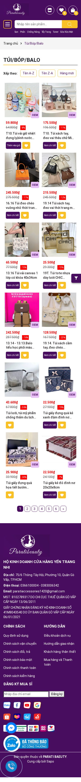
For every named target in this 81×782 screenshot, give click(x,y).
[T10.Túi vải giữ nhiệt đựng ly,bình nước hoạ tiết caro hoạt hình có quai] (22, 100)
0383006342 (50, 585)
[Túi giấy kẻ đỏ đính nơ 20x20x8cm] (59, 449)
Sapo (50, 761)
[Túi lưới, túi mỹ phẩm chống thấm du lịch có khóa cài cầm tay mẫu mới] (22, 379)
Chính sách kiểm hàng (19, 676)
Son (16, 32)
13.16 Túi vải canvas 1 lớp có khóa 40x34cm (22, 275)
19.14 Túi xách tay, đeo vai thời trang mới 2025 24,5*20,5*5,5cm (59, 205)
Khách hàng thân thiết (60, 651)
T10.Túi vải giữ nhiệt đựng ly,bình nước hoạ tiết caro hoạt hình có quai (20, 136)
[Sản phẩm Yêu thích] (61, 10)
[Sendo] (37, 716)
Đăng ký (57, 694)
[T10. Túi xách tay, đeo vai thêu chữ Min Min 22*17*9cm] (59, 100)
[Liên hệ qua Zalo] (11, 745)
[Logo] (16, 9)
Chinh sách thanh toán (19, 668)
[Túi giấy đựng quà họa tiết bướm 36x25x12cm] (22, 449)
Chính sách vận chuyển (19, 643)
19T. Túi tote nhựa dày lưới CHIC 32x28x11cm (56, 275)
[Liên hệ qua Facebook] (11, 727)
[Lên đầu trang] (72, 766)
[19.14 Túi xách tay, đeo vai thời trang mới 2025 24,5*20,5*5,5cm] (59, 170)
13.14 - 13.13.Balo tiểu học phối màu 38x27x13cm (19, 345)
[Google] (37, 705)
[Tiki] (27, 716)
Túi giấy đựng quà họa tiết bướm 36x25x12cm (19, 485)
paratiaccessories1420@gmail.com (39, 591)
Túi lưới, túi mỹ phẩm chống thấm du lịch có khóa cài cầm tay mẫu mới (21, 415)
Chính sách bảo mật (17, 660)
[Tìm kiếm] (70, 24)
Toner (55, 32)
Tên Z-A (47, 73)
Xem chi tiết (50, 145)
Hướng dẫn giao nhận (59, 643)
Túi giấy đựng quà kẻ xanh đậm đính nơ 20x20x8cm (58, 415)
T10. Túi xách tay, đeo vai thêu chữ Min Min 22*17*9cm (58, 136)
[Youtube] (27, 705)
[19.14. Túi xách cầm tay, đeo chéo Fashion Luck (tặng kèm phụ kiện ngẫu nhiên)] (59, 310)
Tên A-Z (28, 73)
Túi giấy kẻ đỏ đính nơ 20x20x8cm (59, 485)
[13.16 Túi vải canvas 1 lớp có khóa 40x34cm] (22, 240)
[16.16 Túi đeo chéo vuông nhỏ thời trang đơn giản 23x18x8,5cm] (22, 170)
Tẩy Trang (46, 32)
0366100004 (29, 585)
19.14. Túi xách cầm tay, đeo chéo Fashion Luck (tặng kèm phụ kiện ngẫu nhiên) (57, 345)
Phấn (22, 32)
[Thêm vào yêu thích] (26, 145)
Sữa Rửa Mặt (66, 32)
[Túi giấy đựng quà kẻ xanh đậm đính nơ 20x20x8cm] (59, 379)
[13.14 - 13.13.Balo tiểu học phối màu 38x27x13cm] (22, 310)
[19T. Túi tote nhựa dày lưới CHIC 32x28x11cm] (59, 240)
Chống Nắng (33, 32)
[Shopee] (7, 716)
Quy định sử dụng (15, 635)
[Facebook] (17, 705)
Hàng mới (67, 73)
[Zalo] (7, 705)
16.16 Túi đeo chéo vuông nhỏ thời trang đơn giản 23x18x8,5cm (21, 205)
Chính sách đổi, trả (16, 651)
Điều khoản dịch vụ (57, 635)
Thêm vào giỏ (13, 145)
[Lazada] (17, 716)
